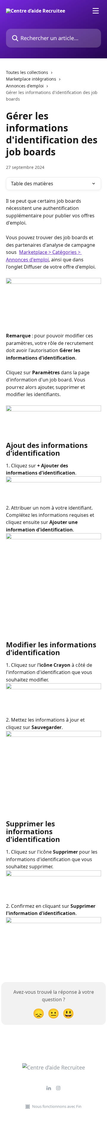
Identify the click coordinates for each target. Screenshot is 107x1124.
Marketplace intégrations (31, 79)
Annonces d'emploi (25, 86)
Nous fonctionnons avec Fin (56, 1106)
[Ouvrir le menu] (95, 10)
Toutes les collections (27, 72)
